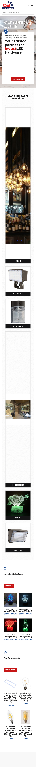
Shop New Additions (18, 83)
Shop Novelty (9, 589)
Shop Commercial (10, 673)
